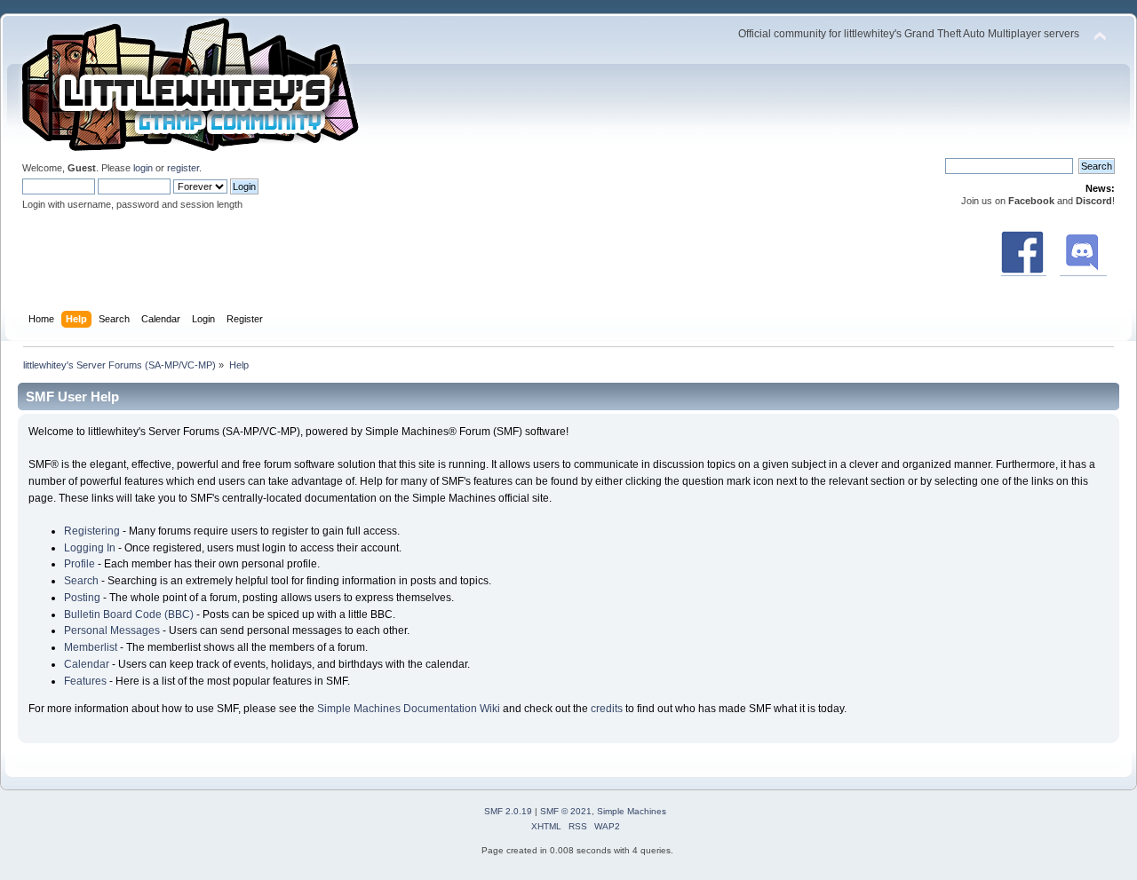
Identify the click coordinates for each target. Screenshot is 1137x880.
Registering (92, 531)
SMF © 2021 (566, 811)
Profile (79, 564)
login (143, 168)
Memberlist (90, 647)
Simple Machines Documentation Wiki (408, 708)
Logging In (89, 548)
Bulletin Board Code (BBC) (129, 614)
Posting (82, 597)
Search (81, 581)
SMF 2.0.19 (508, 811)
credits (607, 708)
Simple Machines (631, 811)
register (183, 168)
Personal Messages (112, 630)
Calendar (86, 664)
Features (85, 681)
